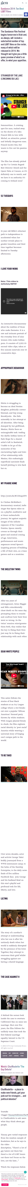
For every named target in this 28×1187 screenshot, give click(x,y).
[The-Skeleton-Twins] (14, 23)
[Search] (22, 3)
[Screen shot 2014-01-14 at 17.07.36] (14, 1081)
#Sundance (16, 1056)
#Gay (10, 1053)
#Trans (22, 1056)
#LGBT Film (5, 1056)
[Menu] (26, 3)
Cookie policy (17, 1178)
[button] (26, 14)
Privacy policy (4, 1179)
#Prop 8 (10, 1056)
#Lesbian (22, 1053)
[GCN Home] (4, 3)
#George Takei (15, 1053)
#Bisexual (5, 1053)
